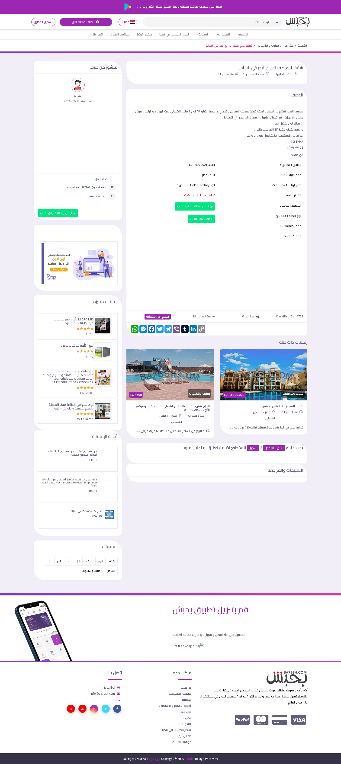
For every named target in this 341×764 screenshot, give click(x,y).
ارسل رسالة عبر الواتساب (193, 206)
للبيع (100, 561)
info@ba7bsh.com (102, 693)
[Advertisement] (217, 273)
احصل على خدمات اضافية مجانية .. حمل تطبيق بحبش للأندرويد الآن (179, 6)
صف (89, 561)
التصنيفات (224, 34)
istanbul (109, 687)
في (49, 561)
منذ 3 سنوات (290, 412)
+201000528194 (201, 219)
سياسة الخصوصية (180, 693)
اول (78, 561)
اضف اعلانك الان (83, 22)
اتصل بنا (98, 34)
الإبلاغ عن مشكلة (157, 317)
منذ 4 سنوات (226, 74)
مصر (126, 22)
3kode (189, 759)
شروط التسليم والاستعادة (175, 705)
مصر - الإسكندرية (254, 74)
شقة (112, 561)
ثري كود (155, 759)
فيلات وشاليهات (268, 45)
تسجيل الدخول (43, 22)
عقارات (288, 45)
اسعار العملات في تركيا (174, 34)
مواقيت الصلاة (120, 34)
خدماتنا (187, 699)
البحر (59, 561)
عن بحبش (186, 687)
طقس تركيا (144, 34)
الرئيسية (243, 34)
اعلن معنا (186, 711)
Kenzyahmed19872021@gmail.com (86, 187)
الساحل (111, 570)
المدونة (204, 34)
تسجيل (253, 448)
